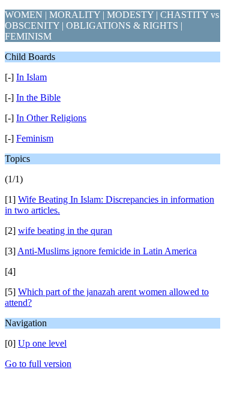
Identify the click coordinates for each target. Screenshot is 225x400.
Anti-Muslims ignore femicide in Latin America (107, 251)
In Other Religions (51, 118)
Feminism (34, 138)
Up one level (42, 343)
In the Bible (38, 97)
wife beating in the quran (65, 230)
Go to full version (38, 364)
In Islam (31, 77)
